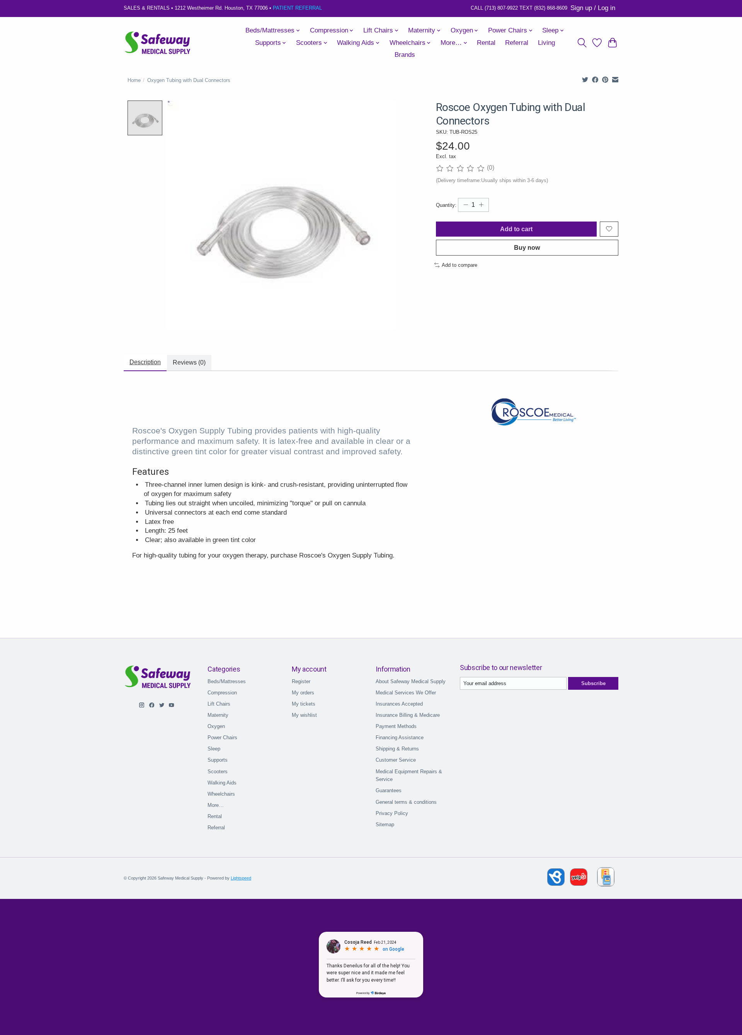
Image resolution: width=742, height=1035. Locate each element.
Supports (218, 760)
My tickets (303, 704)
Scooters (218, 771)
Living (546, 42)
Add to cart (516, 229)
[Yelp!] (578, 883)
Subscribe (593, 683)
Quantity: (446, 205)
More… (216, 805)
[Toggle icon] (582, 43)
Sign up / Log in (592, 8)
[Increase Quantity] (481, 205)
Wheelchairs (221, 794)
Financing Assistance (400, 737)
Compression (222, 693)
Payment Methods (396, 726)
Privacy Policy (392, 813)
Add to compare (459, 265)
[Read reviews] (461, 168)
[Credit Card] (605, 878)
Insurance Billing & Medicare (408, 715)
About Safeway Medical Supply (411, 681)
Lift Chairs (219, 704)
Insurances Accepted (399, 704)
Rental (486, 42)
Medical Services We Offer (406, 693)
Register (301, 681)
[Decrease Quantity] (466, 205)
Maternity (218, 715)
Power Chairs (222, 737)
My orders (303, 693)
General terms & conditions (406, 802)
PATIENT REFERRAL (297, 8)
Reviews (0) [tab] (189, 362)
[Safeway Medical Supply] (158, 42)
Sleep (214, 749)
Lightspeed (241, 878)
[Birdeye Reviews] (556, 883)
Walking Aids (222, 783)
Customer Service (396, 760)
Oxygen (216, 726)
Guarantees (389, 790)
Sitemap (385, 824)
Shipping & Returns (397, 749)
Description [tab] (145, 362)
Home (134, 80)
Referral (516, 42)
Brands (405, 54)
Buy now (527, 247)
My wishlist (304, 715)
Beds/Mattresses (227, 681)
